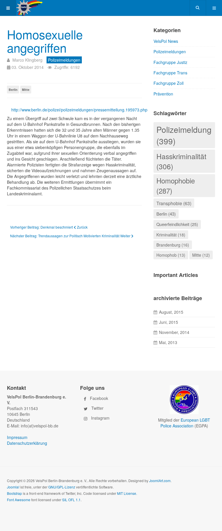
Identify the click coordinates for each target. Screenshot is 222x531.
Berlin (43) (166, 214)
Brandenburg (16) (172, 245)
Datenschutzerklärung (27, 443)
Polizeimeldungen (169, 51)
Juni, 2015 (168, 322)
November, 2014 (174, 332)
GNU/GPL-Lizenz (61, 486)
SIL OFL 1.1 (71, 499)
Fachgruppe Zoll (168, 83)
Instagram (100, 417)
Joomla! (13, 486)
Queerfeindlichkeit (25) (177, 224)
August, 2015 (171, 312)
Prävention (163, 94)
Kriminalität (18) (170, 235)
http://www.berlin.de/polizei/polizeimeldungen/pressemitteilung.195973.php (76, 110)
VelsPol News (165, 41)
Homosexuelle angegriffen (45, 40)
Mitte (25, 89)
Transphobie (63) (173, 203)
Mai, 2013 (168, 342)
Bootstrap (14, 493)
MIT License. (127, 493)
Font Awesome (18, 499)
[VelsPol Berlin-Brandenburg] (37, 8)
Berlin (13, 89)
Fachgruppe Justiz (170, 62)
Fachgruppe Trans (170, 73)
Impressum (17, 437)
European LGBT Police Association (185, 423)
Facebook (99, 398)
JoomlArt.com (160, 480)
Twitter (97, 408)
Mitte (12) (201, 255)
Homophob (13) (170, 255)
